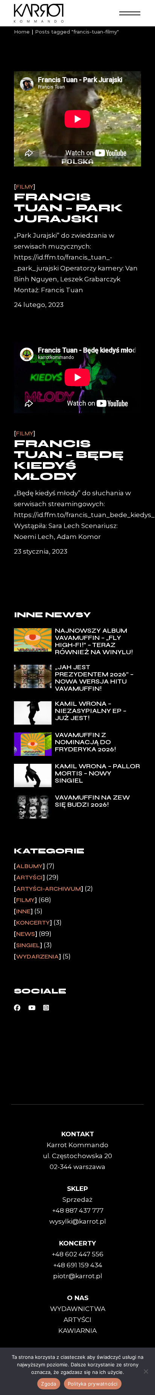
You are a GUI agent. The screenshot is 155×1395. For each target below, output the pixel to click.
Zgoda (48, 1384)
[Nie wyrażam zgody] (145, 1371)
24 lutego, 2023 (39, 304)
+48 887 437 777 (77, 1210)
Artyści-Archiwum (48, 888)
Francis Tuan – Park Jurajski (68, 208)
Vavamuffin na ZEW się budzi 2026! (92, 801)
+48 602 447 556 (77, 1254)
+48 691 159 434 (77, 1265)
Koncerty (33, 922)
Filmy (24, 187)
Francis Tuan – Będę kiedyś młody (69, 460)
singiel (28, 945)
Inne (23, 911)
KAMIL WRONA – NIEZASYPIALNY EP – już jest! (90, 711)
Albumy (29, 866)
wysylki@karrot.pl (77, 1221)
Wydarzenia (37, 956)
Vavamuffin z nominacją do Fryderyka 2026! (85, 742)
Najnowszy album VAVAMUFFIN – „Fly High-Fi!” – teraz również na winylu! (94, 641)
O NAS (77, 1298)
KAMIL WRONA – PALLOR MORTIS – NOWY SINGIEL (97, 773)
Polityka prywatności (93, 1384)
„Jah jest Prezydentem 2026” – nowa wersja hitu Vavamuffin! (94, 678)
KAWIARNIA (77, 1330)
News (25, 934)
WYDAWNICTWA (77, 1309)
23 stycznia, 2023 (40, 551)
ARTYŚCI (77, 1319)
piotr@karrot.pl (77, 1276)
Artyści (29, 877)
